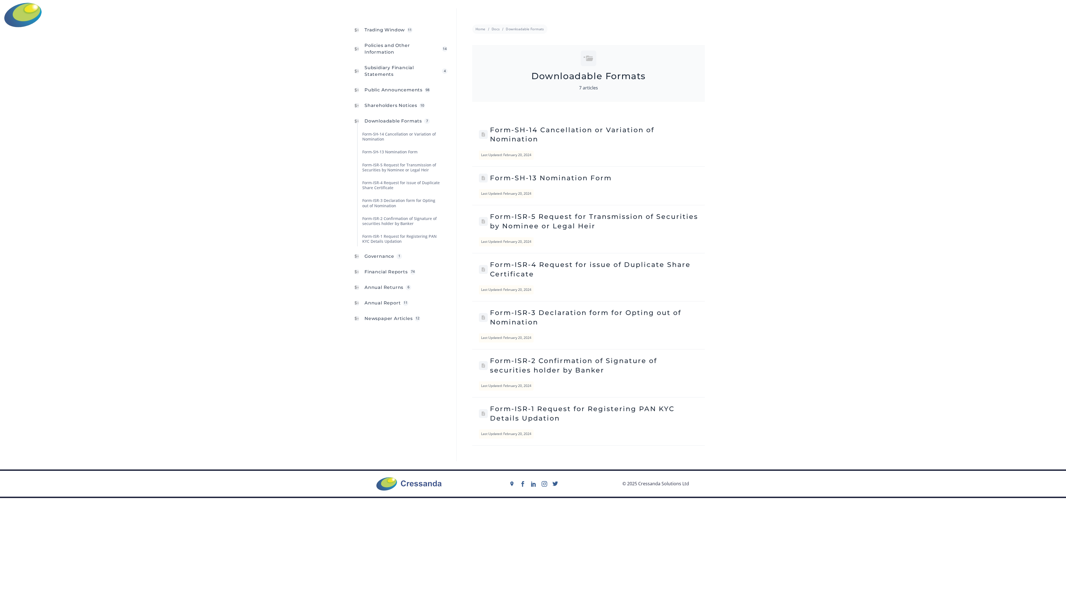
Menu (1056, 15)
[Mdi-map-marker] (512, 484)
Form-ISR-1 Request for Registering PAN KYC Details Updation (582, 413)
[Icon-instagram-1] (544, 484)
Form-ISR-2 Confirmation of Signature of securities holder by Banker (573, 365)
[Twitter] (555, 484)
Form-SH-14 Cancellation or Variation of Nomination (572, 134)
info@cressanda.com (535, 14)
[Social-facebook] (523, 484)
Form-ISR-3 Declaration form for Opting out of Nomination (585, 317)
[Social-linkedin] (533, 484)
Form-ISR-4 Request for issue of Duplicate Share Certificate (590, 269)
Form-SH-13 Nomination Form (551, 178)
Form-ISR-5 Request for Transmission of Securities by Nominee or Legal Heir (594, 221)
